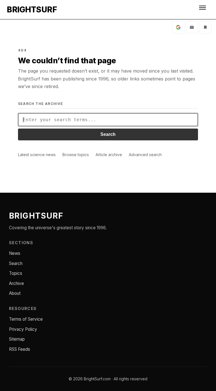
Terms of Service (26, 319)
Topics (15, 273)
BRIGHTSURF (32, 9)
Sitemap (17, 339)
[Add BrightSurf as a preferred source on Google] (178, 27)
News (14, 253)
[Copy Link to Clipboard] (205, 27)
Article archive (109, 154)
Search (108, 134)
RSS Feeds (19, 349)
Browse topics (75, 154)
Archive (16, 283)
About (15, 293)
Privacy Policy (23, 329)
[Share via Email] (192, 27)
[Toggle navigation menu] (203, 9)
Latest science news (37, 154)
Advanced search (145, 154)
